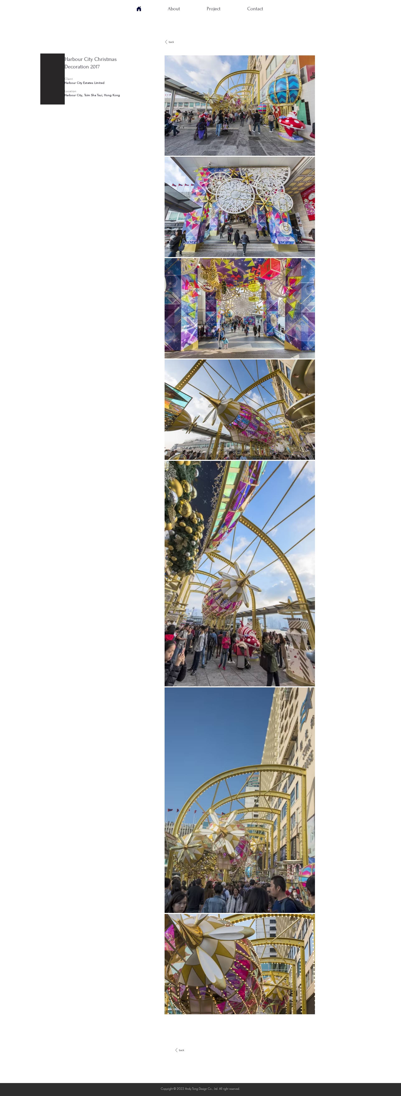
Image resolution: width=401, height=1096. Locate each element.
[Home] (139, 8)
